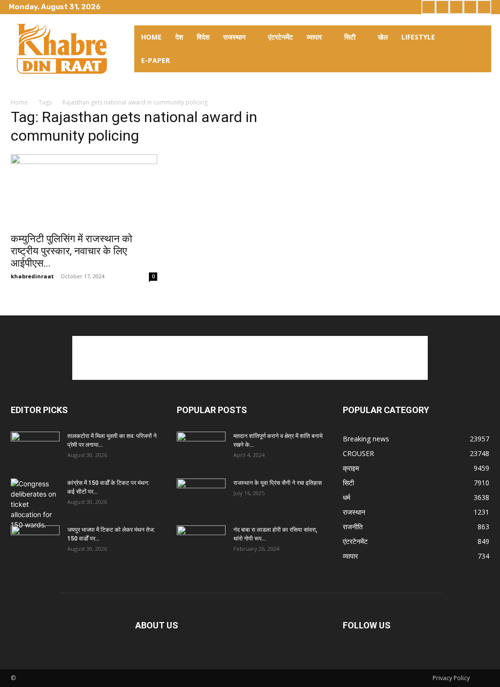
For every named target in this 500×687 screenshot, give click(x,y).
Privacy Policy (451, 678)
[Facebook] (428, 7)
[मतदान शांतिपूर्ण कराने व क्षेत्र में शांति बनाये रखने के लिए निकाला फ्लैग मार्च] (201, 449)
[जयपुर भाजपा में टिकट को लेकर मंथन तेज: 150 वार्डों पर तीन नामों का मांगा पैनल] (35, 542)
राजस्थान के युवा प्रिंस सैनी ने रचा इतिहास (277, 482)
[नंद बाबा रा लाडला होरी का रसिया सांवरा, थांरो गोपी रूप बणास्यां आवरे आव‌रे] (201, 542)
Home (19, 102)
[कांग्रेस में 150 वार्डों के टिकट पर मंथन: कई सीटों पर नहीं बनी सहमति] (35, 504)
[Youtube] (484, 7)
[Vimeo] (470, 7)
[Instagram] (443, 7)
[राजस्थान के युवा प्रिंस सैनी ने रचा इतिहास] (201, 496)
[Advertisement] (250, 358)
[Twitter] (456, 7)
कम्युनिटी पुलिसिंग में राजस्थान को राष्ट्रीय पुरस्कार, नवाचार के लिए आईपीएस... (71, 251)
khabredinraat (32, 276)
